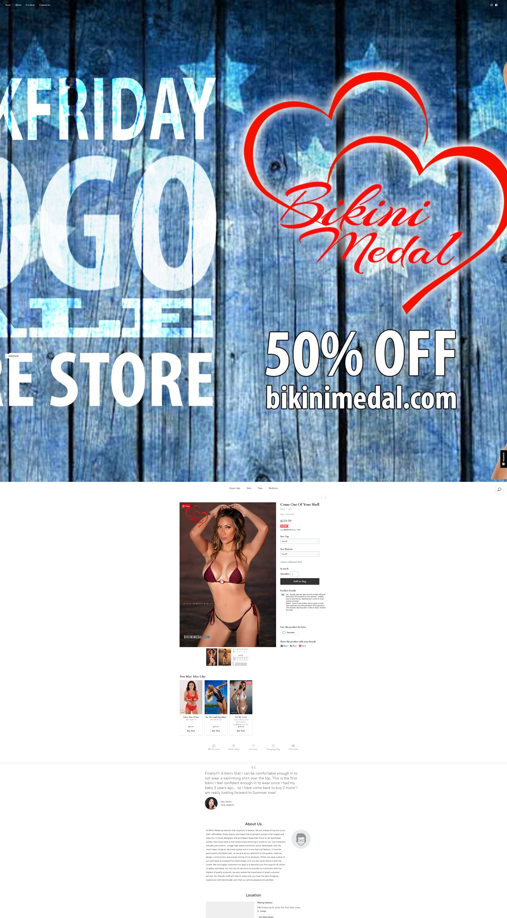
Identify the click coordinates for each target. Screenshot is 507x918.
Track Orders (234, 749)
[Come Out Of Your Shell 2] (240, 657)
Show (503, 459)
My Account (214, 749)
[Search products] (499, 489)
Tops (260, 488)
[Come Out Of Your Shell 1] (224, 657)
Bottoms (273, 488)
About (18, 5)
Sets (249, 488)
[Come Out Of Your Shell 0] (211, 657)
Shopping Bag (273, 749)
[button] (289, 632)
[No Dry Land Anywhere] (216, 697)
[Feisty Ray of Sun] (191, 697)
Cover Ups (234, 488)
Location (30, 5)
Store (8, 5)
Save (188, 506)
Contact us (44, 5)
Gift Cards (293, 749)
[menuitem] (322, 498)
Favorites (253, 749)
